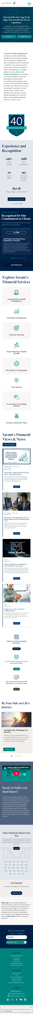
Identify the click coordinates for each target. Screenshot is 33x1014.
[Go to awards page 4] (16, 258)
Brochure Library (16, 973)
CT (18, 862)
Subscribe (10, 937)
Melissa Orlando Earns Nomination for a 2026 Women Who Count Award (15, 565)
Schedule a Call (24, 36)
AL (6, 862)
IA (17, 865)
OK (10, 871)
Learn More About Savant (16, 199)
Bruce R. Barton (7, 513)
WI (23, 874)
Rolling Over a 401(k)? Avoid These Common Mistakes (14, 610)
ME (5, 868)
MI (9, 868)
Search (16, 848)
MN (13, 868)
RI (22, 871)
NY (27, 868)
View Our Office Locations (17, 996)
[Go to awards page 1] (12, 258)
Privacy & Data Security (16, 963)
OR (14, 871)
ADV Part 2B (16, 961)
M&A (16, 975)
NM (22, 868)
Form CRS (16, 957)
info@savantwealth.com (17, 994)
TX (15, 874)
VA (19, 874)
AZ (10, 862)
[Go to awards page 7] (20, 258)
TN (10, 874)
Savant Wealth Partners (16, 977)
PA (19, 871)
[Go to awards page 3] (15, 258)
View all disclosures (16, 265)
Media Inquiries (16, 981)
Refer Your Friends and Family (16, 982)
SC (26, 871)
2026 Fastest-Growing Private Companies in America (14, 240)
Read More (16, 486)
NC (18, 868)
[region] (16, 241)
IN (13, 865)
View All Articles (9, 444)
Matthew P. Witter (8, 466)
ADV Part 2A (16, 959)
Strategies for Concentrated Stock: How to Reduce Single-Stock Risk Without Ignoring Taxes (16, 519)
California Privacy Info (16, 965)
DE (22, 862)
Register (16, 669)
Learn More (9, 36)
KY (22, 865)
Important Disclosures (16, 955)
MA (26, 865)
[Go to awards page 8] (21, 258)
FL (26, 862)
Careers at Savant (16, 979)
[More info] (21, 203)
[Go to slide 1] (11, 755)
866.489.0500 (17, 991)
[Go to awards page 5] (17, 258)
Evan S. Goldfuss (7, 468)
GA (6, 865)
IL (10, 865)
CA (14, 862)
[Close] (31, 1007)
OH (6, 871)
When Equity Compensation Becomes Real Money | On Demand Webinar (16, 473)
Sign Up (16, 689)
